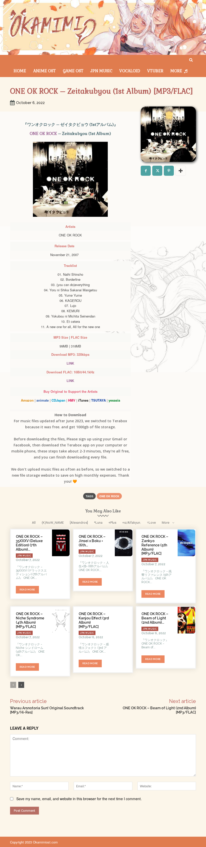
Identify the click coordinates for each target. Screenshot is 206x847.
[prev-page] (13, 685)
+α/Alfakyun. (131, 522)
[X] (157, 171)
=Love (151, 522)
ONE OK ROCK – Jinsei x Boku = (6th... (92, 541)
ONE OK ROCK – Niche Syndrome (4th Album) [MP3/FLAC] (30, 620)
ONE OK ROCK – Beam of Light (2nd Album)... (154, 618)
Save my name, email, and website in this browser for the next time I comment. (79, 798)
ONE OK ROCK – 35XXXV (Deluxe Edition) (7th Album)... (29, 543)
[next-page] (21, 685)
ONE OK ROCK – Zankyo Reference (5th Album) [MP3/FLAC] (154, 545)
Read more (27, 589)
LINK (70, 363)
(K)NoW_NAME (53, 522)
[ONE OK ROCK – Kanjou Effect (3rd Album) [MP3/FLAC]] (123, 620)
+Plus (112, 522)
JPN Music (24, 555)
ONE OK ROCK (43, 133)
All (34, 522)
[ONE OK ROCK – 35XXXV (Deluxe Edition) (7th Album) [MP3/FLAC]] (61, 543)
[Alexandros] (79, 522)
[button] (191, 60)
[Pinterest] (169, 171)
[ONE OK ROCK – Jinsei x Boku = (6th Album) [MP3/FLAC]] (123, 543)
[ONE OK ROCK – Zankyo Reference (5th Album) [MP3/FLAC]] (186, 543)
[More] (180, 171)
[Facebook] (146, 171)
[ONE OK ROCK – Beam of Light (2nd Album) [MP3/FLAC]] (186, 620)
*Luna (98, 522)
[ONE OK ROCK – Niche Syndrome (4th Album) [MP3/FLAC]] (61, 620)
